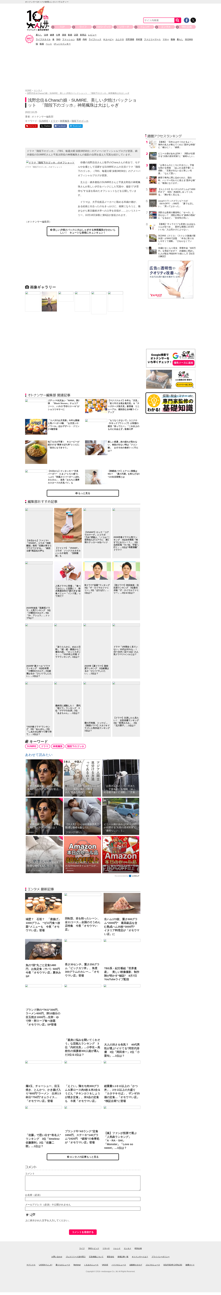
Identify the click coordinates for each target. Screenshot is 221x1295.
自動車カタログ (135, 1265)
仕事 (58, 35)
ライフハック (95, 39)
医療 (79, 39)
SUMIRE (43, 121)
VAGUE (105, 1265)
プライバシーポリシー (161, 1257)
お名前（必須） (33, 1195)
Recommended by (122, 876)
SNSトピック (103, 26)
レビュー (92, 35)
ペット (49, 44)
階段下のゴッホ (80, 121)
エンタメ (166, 26)
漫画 (64, 35)
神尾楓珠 (64, 121)
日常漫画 (130, 39)
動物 (173, 39)
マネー (166, 39)
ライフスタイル (43, 39)
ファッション (68, 39)
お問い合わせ (56, 1257)
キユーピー (108, 39)
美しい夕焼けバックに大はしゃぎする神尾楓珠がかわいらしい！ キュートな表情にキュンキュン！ (83, 231)
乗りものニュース (63, 1265)
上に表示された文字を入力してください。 (48, 1220)
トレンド (145, 26)
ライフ (82, 26)
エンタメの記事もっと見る (84, 1157)
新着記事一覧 (123, 1257)
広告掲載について (96, 1257)
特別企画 (187, 26)
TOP (62, 26)
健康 (52, 35)
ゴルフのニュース (153, 1265)
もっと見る (84, 493)
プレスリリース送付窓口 (76, 1257)
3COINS (189, 39)
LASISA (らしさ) (45, 1265)
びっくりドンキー (62, 44)
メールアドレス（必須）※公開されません (48, 1204)
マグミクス (30, 1265)
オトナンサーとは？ (140, 1257)
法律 (46, 35)
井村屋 (139, 39)
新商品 (83, 35)
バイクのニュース (119, 1265)
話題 (76, 35)
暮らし (39, 35)
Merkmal (77, 1265)
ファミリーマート (152, 39)
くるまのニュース (91, 1265)
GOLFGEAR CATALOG (172, 1265)
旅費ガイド (190, 1265)
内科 (85, 39)
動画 (70, 35)
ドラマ (54, 121)
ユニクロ (119, 39)
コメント (30, 1173)
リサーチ (124, 26)
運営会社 (110, 1257)
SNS (58, 39)
